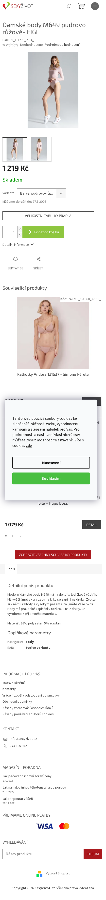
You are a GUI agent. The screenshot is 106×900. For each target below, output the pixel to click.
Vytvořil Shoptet (58, 873)
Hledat (94, 854)
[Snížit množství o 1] (20, 235)
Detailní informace (15, 244)
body (29, 641)
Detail (91, 525)
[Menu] (95, 6)
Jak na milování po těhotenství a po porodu (34, 787)
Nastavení (51, 463)
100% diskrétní (13, 683)
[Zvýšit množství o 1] (20, 229)
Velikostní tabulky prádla (48, 216)
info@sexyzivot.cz (23, 738)
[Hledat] (69, 6)
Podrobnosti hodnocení (62, 45)
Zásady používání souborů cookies (28, 714)
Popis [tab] (11, 569)
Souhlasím (51, 478)
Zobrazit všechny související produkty (53, 555)
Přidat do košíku (46, 232)
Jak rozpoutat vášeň (17, 799)
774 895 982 (18, 746)
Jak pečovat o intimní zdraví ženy (27, 776)
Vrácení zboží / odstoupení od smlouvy (31, 695)
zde (29, 445)
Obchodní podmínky (17, 701)
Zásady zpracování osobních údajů (27, 708)
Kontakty (9, 689)
